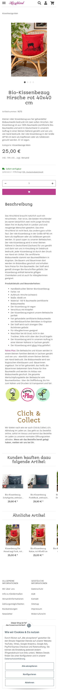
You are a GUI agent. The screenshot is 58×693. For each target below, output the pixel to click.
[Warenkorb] (52, 3)
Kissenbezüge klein (21, 145)
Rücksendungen (9, 609)
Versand (25, 157)
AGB (33, 593)
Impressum (36, 609)
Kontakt (34, 598)
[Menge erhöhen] (52, 183)
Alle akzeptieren (29, 666)
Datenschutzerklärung (15, 658)
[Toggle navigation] (4, 2)
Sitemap (35, 604)
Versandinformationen (13, 598)
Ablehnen (29, 682)
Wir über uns (8, 589)
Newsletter (7, 613)
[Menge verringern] (5, 183)
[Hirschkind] (16, 3)
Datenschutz (37, 589)
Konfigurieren (29, 674)
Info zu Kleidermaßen (12, 593)
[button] (39, 3)
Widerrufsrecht (38, 613)
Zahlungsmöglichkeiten (13, 604)
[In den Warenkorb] (4, 21)
